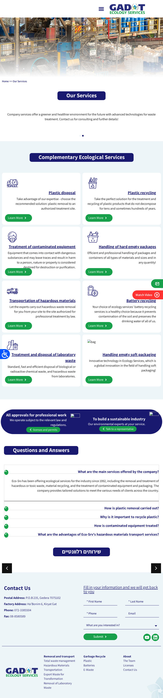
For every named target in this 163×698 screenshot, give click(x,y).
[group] (47, 130)
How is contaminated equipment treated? (126, 525)
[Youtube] (147, 637)
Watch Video (144, 295)
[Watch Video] (157, 295)
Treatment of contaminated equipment (42, 246)
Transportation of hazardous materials (42, 300)
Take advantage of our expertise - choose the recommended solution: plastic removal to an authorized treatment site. (46, 204)
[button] (80, 136)
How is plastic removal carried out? (131, 508)
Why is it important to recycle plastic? (129, 516)
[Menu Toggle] (101, 8)
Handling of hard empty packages (127, 246)
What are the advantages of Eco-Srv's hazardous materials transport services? (98, 534)
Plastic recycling (142, 192)
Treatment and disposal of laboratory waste (44, 357)
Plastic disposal (62, 192)
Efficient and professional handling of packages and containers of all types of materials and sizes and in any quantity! (121, 258)
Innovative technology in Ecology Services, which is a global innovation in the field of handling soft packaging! (122, 365)
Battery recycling (141, 300)
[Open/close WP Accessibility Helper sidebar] (5, 354)
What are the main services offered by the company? (118, 471)
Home (5, 81)
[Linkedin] (155, 637)
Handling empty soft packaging (129, 354)
